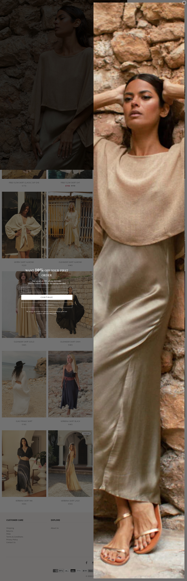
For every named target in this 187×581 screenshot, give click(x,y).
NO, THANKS (47, 305)
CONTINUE (47, 297)
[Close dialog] (184, 2)
